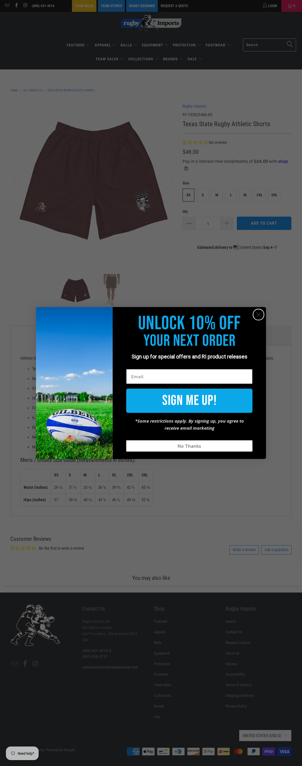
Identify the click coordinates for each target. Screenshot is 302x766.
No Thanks (189, 445)
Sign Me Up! (189, 400)
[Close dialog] (258, 314)
